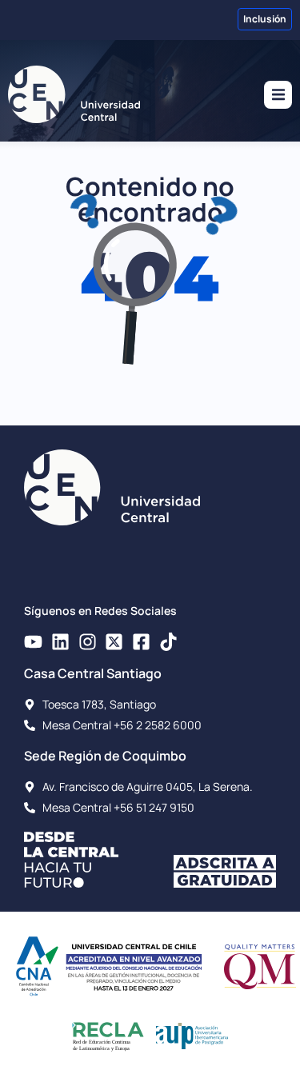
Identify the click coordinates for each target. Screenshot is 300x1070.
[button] (278, 95)
